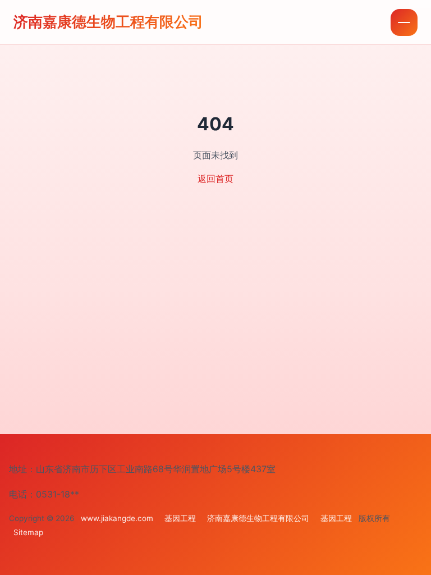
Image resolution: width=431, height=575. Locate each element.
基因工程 (180, 518)
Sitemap (28, 532)
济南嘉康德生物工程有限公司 (108, 21)
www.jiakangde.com (117, 518)
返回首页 (215, 178)
